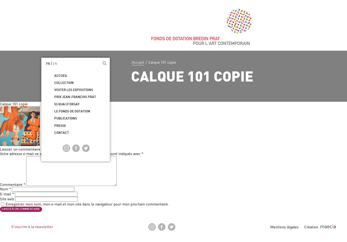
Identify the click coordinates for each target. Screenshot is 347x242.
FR (48, 64)
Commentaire (12, 184)
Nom (5, 189)
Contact (61, 133)
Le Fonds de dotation (72, 111)
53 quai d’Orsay (66, 104)
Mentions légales (284, 227)
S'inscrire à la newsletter (32, 226)
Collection (64, 83)
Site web (7, 199)
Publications (65, 118)
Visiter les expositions (73, 90)
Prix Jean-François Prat (75, 97)
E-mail (7, 194)
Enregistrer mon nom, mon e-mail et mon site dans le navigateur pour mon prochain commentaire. (87, 204)
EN (55, 64)
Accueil (138, 62)
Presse (60, 125)
